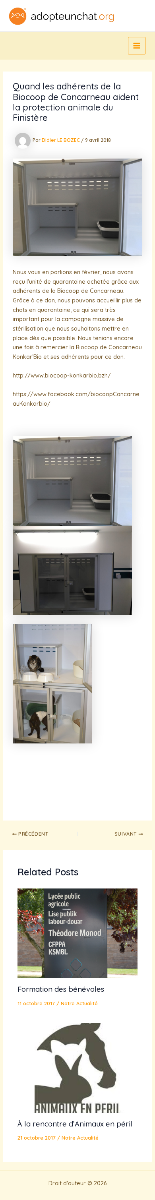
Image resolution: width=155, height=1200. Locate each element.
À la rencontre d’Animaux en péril (74, 1123)
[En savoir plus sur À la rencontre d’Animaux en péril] (77, 1067)
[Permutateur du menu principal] (136, 45)
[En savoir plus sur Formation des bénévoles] (77, 932)
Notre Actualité (79, 1003)
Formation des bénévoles (60, 989)
